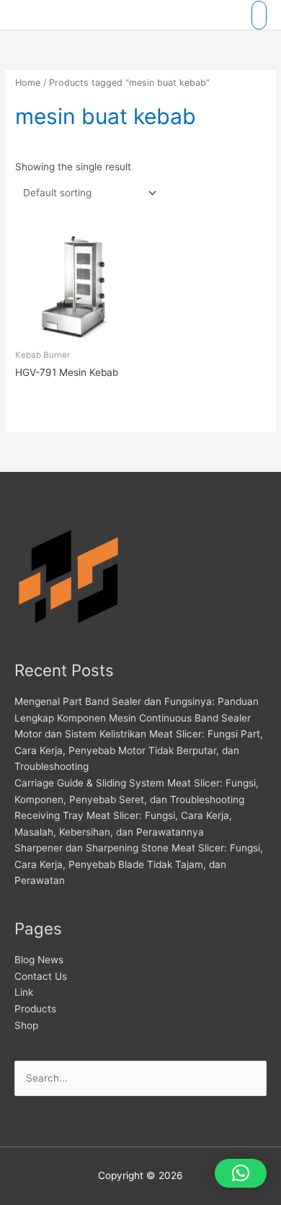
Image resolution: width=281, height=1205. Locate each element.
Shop (26, 1025)
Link (23, 992)
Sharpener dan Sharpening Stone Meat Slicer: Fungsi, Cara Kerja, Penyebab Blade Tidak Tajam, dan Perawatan (138, 864)
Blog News (38, 959)
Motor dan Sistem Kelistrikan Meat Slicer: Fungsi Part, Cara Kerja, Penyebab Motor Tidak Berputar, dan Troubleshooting (138, 750)
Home (27, 82)
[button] (241, 1173)
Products (35, 1009)
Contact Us (40, 976)
